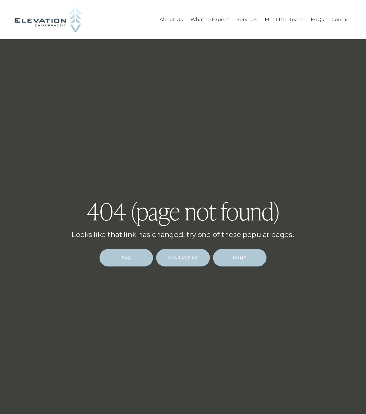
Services (247, 19)
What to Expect (209, 19)
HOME (239, 258)
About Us (171, 19)
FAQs (317, 19)
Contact (341, 19)
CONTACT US (183, 258)
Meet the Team (284, 19)
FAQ (126, 258)
